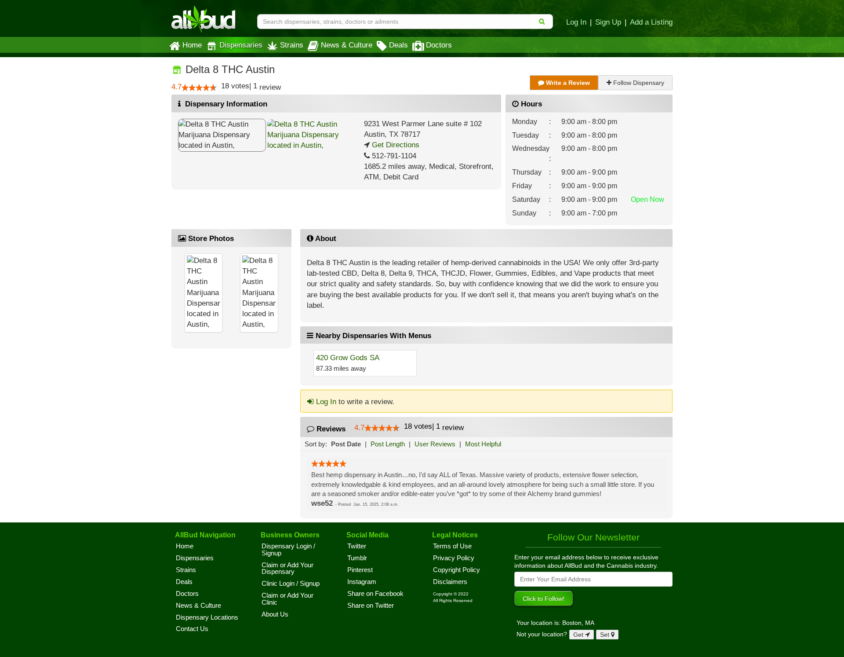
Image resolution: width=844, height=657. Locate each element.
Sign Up (608, 22)
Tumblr (357, 558)
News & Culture (346, 45)
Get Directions (394, 145)
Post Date (346, 444)
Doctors (439, 45)
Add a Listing (651, 22)
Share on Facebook (375, 593)
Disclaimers (450, 581)
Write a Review (567, 82)
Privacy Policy (453, 558)
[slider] (199, 87)
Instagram (361, 581)
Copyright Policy (456, 569)
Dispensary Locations (207, 617)
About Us (275, 614)
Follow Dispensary (637, 82)
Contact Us (192, 628)
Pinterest (360, 569)
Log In (576, 22)
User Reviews (435, 444)
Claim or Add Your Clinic (287, 599)
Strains (291, 45)
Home (192, 45)
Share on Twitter (370, 605)
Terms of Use (452, 546)
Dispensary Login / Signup (288, 550)
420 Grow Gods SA (347, 358)
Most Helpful (483, 444)
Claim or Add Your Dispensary (287, 569)
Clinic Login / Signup (291, 583)
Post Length (388, 444)
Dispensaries (240, 45)
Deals (398, 45)
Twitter (356, 546)
